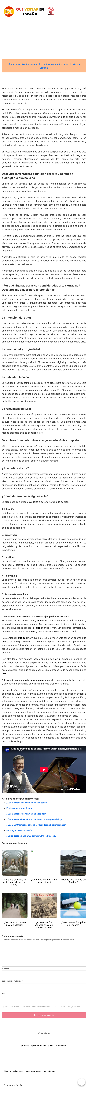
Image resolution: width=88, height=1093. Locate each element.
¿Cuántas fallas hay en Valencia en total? (26, 802)
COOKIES (25, 1046)
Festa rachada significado (19, 808)
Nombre (6, 968)
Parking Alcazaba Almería (19, 830)
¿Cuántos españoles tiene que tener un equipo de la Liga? (35, 819)
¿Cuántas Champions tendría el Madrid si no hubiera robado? (36, 825)
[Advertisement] (44, 40)
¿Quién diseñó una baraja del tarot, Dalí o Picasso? (31, 836)
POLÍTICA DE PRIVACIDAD (42, 1046)
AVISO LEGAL (44, 1033)
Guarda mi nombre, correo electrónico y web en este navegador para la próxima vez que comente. (43, 1007)
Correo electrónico (12, 981)
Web (4, 994)
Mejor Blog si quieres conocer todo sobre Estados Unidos (29, 1071)
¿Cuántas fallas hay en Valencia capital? (26, 814)
